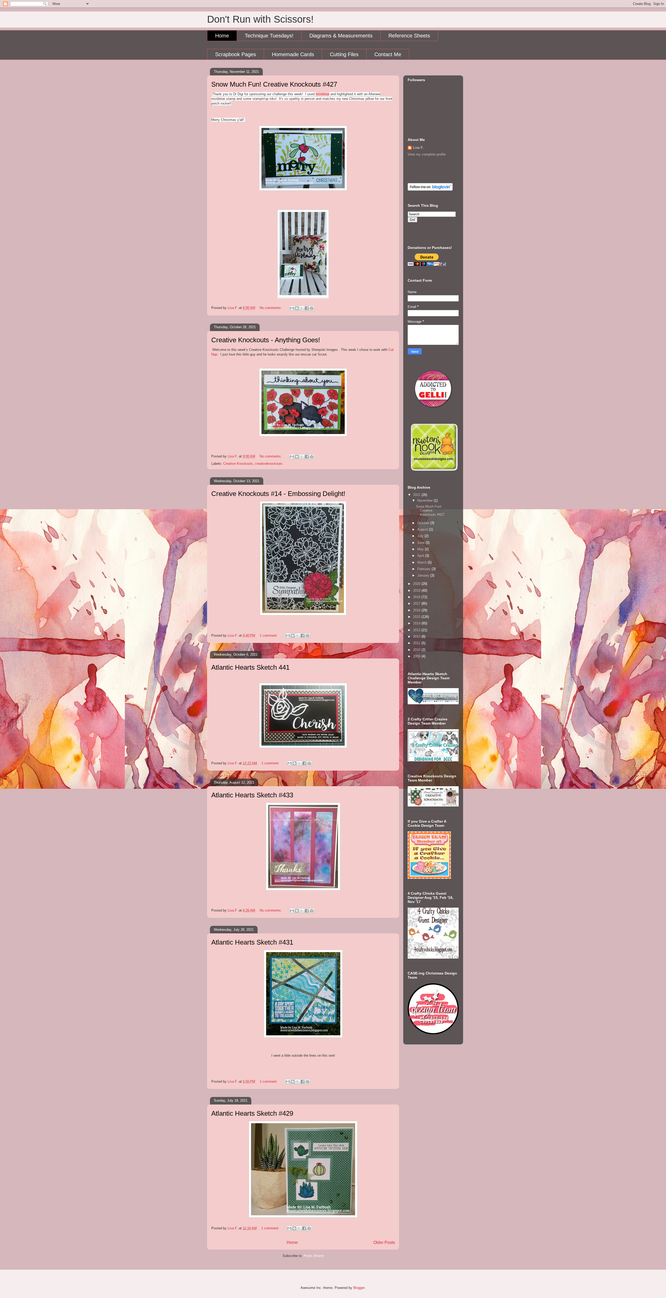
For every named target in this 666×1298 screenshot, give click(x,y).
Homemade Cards (293, 54)
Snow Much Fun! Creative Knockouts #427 (274, 84)
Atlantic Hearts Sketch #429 (252, 1113)
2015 (417, 617)
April (421, 556)
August (423, 529)
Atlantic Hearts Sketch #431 (252, 942)
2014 (417, 623)
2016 (417, 610)
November (425, 500)
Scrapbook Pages (235, 54)
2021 (417, 495)
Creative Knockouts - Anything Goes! (265, 340)
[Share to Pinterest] (311, 308)
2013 (417, 630)
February (424, 569)
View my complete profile (427, 154)
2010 (417, 650)
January (423, 575)
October (423, 523)
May (421, 549)
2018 (417, 597)
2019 (417, 590)
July (421, 536)
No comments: (271, 308)
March (422, 562)
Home (222, 35)
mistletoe (322, 94)
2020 (417, 584)
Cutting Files (344, 54)
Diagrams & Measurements (341, 35)
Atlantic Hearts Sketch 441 (250, 667)
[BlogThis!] (296, 308)
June (421, 543)
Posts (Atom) (314, 1256)
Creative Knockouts (238, 464)
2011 (417, 643)
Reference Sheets (409, 35)
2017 (417, 603)
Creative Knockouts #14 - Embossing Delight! (278, 494)
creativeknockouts (269, 464)
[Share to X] (301, 308)
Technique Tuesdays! (269, 35)
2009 (417, 656)
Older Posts (384, 1242)
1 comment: (269, 635)
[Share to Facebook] (306, 308)
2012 (417, 636)
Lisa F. (418, 148)
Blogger (358, 1288)
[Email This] (291, 308)
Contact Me (387, 54)
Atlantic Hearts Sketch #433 (252, 795)
